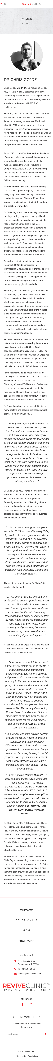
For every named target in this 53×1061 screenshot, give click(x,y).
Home (28, 23)
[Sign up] (46, 1034)
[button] (5, 4)
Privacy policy (20, 1056)
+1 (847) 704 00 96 (26, 969)
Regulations (33, 1056)
